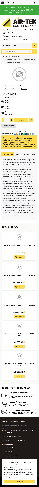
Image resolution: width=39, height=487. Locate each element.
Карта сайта (5, 428)
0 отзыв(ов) (24, 89)
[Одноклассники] (17, 134)
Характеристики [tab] (8, 154)
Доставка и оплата (11, 456)
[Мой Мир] (19, 134)
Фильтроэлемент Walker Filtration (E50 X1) (19, 245)
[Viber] (28, 134)
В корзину (22, 120)
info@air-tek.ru (10, 33)
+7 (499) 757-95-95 (11, 39)
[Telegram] (33, 134)
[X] (22, 134)
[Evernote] (24, 134)
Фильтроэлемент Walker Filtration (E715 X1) (19, 335)
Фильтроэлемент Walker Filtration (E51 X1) (19, 275)
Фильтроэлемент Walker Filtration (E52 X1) (19, 305)
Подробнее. (25, 13)
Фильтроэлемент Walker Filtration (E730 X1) (19, 365)
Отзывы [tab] (18, 154)
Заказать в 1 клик (9, 126)
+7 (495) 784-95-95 (26, 39)
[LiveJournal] (26, 134)
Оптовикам (9, 451)
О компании (9, 447)
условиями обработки (18, 472)
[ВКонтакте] (15, 134)
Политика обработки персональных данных (14, 425)
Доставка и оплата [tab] (29, 154)
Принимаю (19, 482)
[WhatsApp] (30, 134)
